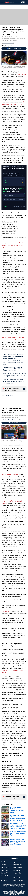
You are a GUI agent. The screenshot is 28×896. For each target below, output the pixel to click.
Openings (16, 862)
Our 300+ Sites (17, 864)
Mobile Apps (5, 867)
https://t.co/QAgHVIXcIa (12, 130)
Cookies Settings (18, 880)
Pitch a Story (5, 870)
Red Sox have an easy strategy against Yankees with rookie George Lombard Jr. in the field (14, 368)
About (3, 862)
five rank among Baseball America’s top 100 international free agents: (12, 245)
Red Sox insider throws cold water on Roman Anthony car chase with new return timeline (14, 375)
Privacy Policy (17, 870)
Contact (3, 864)
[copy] (11, 46)
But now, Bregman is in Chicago (10, 474)
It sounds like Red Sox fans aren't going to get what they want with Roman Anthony (13, 381)
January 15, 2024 (22, 134)
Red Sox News (9, 395)
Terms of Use (5, 873)
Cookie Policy (17, 873)
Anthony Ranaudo (8, 420)
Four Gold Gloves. (6, 611)
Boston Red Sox (21, 74)
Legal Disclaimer (6, 876)
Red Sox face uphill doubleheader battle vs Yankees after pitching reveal (13, 362)
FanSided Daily (17, 867)
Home (2, 395)
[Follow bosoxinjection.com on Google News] (24, 389)
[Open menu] (2, 2)
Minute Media (8, 884)
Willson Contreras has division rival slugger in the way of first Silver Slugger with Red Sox (14, 356)
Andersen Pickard (8, 43)
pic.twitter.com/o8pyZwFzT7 (10, 132)
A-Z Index (4, 880)
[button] (14, 199)
